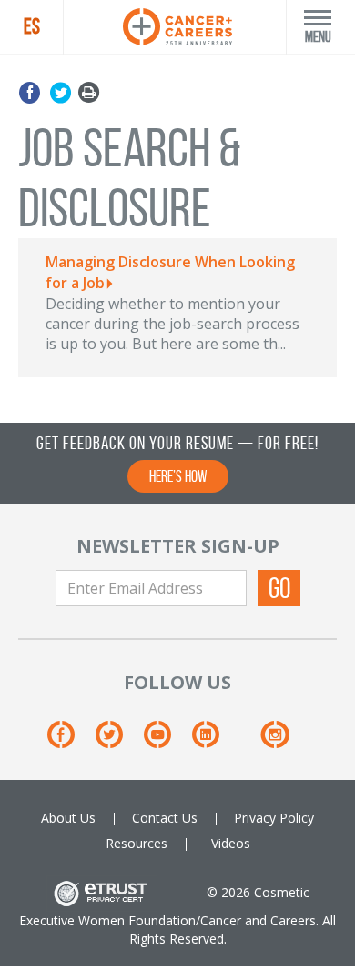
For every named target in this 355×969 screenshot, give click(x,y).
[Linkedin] (214, 740)
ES (32, 26)
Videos (230, 843)
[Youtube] (166, 740)
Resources (136, 843)
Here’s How (178, 476)
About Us (68, 817)
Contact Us (165, 817)
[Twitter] (60, 93)
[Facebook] (32, 93)
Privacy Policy (274, 817)
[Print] (88, 93)
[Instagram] (274, 740)
